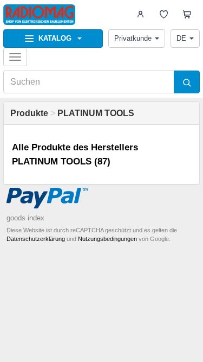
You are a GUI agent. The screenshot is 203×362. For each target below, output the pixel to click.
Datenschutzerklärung (35, 239)
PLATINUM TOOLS (95, 113)
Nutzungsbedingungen (107, 239)
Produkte (29, 113)
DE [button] (181, 38)
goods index (25, 218)
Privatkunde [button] (133, 38)
